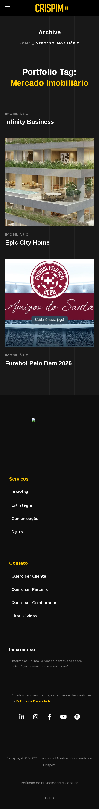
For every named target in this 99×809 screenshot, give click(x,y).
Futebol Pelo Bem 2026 (38, 363)
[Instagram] (35, 717)
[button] (20, 492)
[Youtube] (63, 717)
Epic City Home (27, 242)
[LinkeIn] (22, 717)
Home (25, 43)
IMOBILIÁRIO (17, 114)
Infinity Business (29, 121)
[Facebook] (49, 717)
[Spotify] (77, 717)
